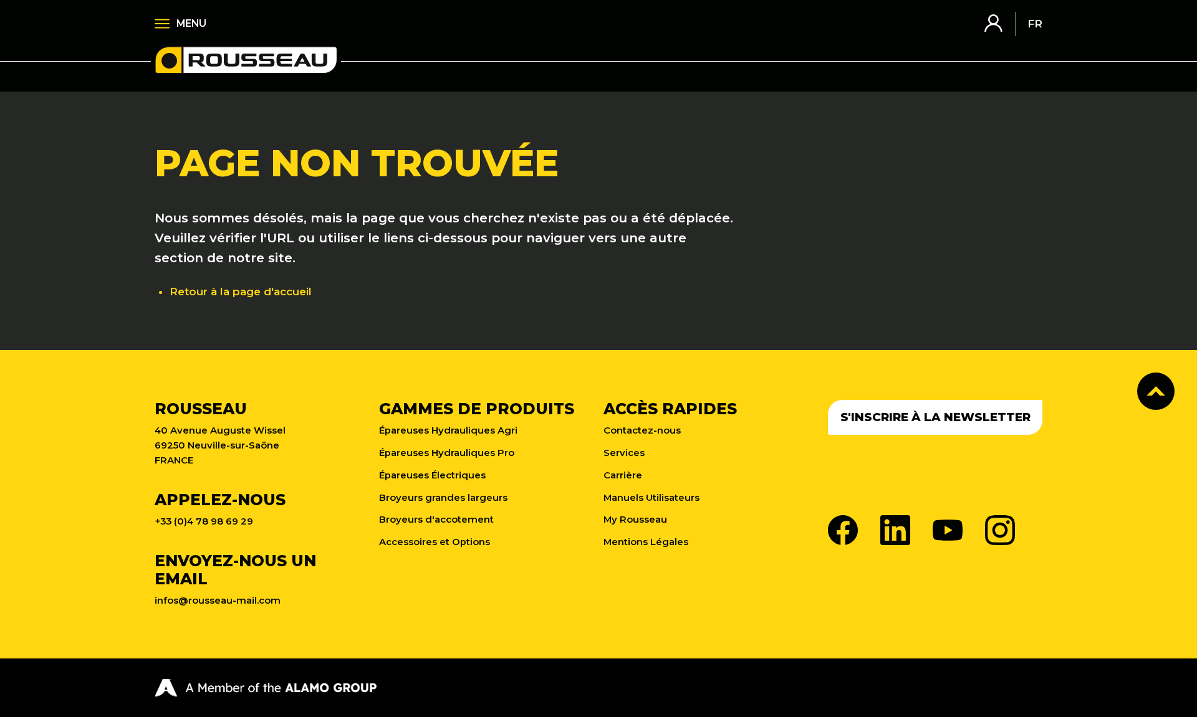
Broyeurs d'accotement (436, 519)
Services (624, 452)
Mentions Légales (645, 542)
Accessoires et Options (434, 542)
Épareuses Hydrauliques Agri (448, 430)
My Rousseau (635, 519)
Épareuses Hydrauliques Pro (446, 452)
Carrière (622, 475)
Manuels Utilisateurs (651, 497)
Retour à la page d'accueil (241, 291)
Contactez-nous (642, 430)
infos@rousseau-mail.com (218, 600)
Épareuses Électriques (432, 475)
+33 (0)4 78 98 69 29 (204, 521)
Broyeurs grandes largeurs (443, 497)
